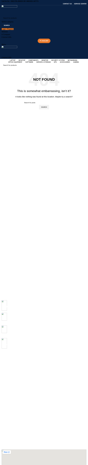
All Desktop (5, 382)
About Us (5, 429)
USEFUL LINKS (7, 426)
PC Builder (44, 41)
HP (3, 371)
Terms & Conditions (8, 444)
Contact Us (5, 437)
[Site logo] (9, 10)
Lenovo (4, 374)
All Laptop (5, 356)
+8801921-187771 (32, 1)
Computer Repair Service (10, 411)
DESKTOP (5, 378)
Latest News (6, 448)
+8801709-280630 (16, 1)
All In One (5, 389)
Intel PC (4, 393)
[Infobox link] (44, 306)
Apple (3, 363)
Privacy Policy (6, 433)
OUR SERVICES (7, 404)
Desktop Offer (6, 385)
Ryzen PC (5, 396)
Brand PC (5, 400)
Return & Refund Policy (9, 440)
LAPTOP (5, 352)
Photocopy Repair (8, 415)
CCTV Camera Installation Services (14, 418)
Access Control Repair (9, 422)
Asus (3, 360)
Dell (3, 367)
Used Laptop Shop (8, 407)
